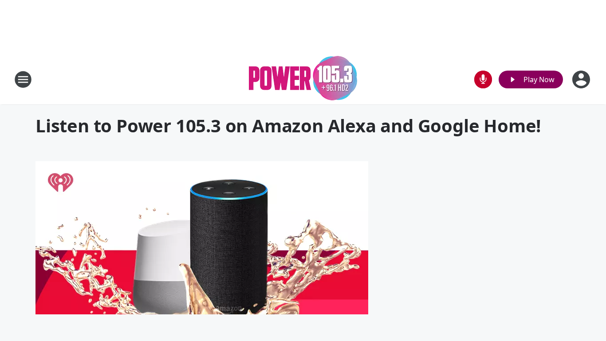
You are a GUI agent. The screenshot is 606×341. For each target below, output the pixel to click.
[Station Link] (303, 79)
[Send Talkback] (483, 79)
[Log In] (582, 79)
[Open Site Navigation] (23, 79)
